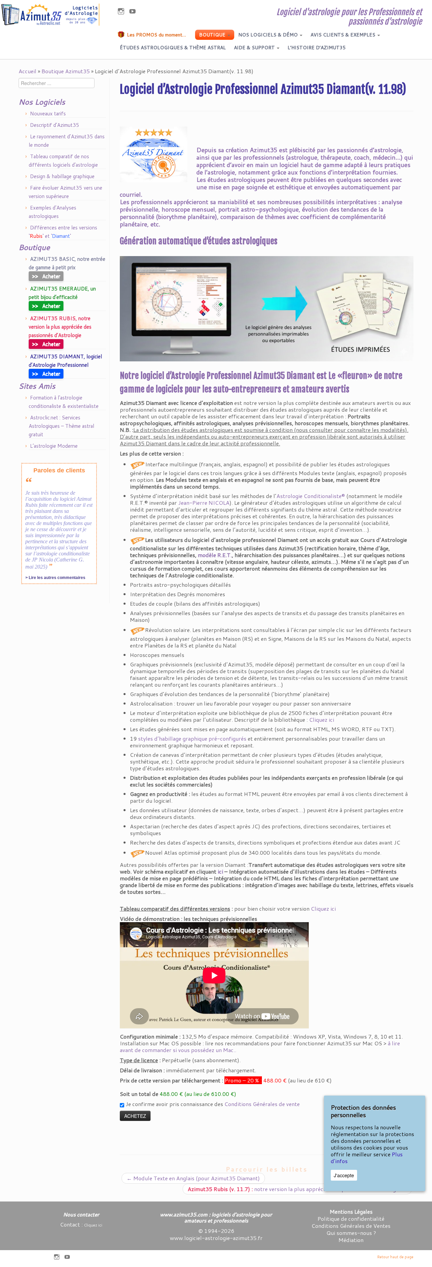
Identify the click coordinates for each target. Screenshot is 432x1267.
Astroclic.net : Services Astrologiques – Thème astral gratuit (61, 426)
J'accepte (344, 1175)
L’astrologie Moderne (54, 445)
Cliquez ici (321, 719)
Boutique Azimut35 (66, 71)
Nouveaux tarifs (48, 113)
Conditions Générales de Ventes (351, 1226)
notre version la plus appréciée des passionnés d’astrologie (297, 1189)
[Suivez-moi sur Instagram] (123, 12)
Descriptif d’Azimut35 (54, 125)
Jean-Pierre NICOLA (204, 502)
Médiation (351, 1240)
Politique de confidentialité (351, 1218)
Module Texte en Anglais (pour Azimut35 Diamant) (193, 1178)
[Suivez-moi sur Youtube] (134, 12)
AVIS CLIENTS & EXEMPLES (343, 34)
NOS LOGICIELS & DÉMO (268, 34)
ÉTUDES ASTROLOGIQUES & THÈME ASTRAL (173, 47)
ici (220, 871)
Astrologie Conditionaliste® (310, 496)
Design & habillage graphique (62, 176)
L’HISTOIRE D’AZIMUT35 (317, 47)
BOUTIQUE (213, 34)
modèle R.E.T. (215, 555)
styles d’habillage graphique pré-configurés (192, 738)
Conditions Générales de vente (262, 1104)
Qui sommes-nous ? (351, 1233)
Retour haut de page (395, 1257)
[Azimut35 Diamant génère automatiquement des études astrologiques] (266, 308)
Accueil (27, 71)
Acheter (46, 276)
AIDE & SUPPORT (255, 47)
